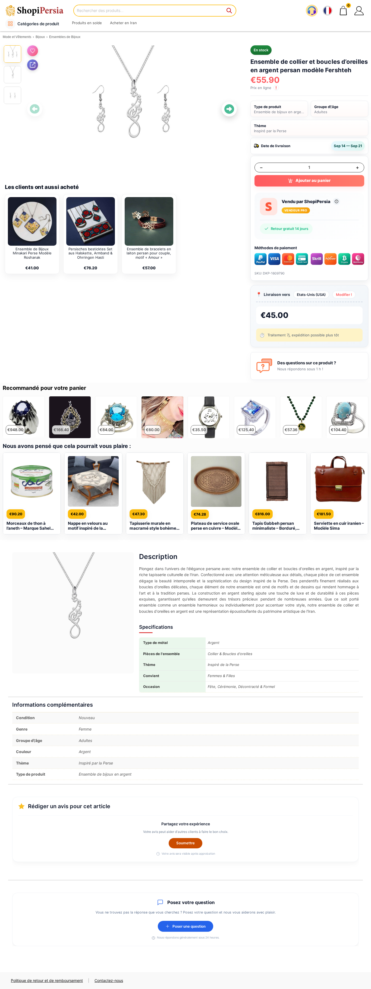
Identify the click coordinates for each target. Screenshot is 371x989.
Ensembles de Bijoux (64, 37)
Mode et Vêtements (17, 37)
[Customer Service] (311, 10)
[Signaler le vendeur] (336, 201)
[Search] (229, 10)
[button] (359, 10)
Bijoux (40, 37)
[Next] (229, 109)
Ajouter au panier (313, 180)
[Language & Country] (327, 10)
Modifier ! (344, 294)
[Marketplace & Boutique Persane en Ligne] (38, 10)
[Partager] (32, 64)
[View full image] (132, 109)
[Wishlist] (32, 50)
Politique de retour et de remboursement (47, 980)
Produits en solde (87, 23)
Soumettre (185, 843)
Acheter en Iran (123, 23)
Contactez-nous (109, 980)
